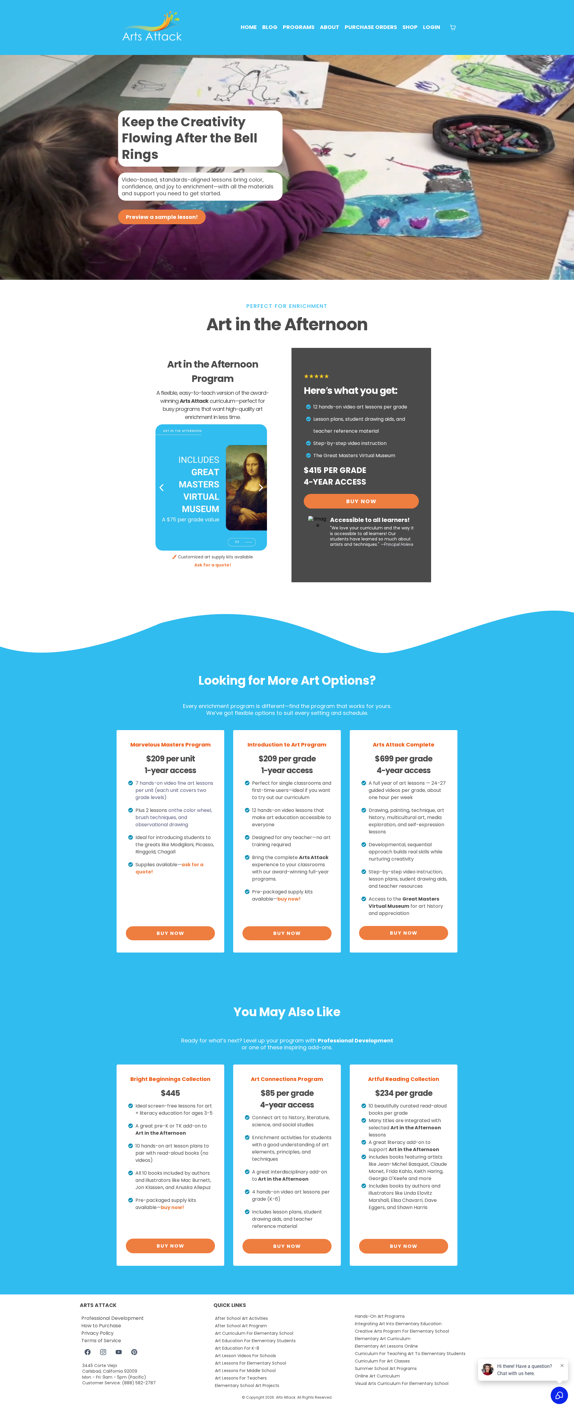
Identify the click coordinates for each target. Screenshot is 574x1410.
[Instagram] (103, 1352)
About (329, 27)
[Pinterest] (134, 1352)
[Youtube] (118, 1352)
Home (249, 27)
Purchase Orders (371, 27)
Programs (299, 27)
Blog (269, 27)
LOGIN (431, 27)
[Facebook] (87, 1352)
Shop (410, 27)
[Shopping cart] (453, 27)
